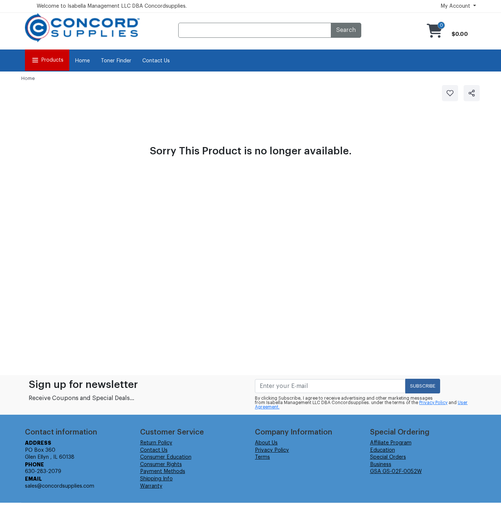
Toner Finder (116, 60)
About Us (266, 442)
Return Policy (156, 442)
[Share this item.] (472, 93)
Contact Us (156, 60)
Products (52, 60)
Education (382, 450)
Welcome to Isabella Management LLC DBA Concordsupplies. (112, 6)
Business (380, 464)
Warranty (151, 486)
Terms (262, 457)
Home (82, 60)
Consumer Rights (161, 464)
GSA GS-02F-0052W (396, 471)
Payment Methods (162, 471)
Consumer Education (165, 457)
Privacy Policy (433, 402)
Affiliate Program (391, 442)
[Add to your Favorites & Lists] (450, 93)
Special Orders (388, 457)
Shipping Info (156, 478)
